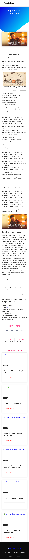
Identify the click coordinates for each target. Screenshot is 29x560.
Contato (18, 556)
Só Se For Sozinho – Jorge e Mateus (13, 499)
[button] (27, 3)
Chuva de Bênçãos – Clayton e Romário (14, 372)
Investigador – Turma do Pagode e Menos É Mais (13, 467)
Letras (5, 365)
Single (8, 307)
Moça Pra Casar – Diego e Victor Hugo (13, 434)
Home (10, 556)
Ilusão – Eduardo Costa (12, 403)
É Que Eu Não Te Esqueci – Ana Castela (13, 531)
